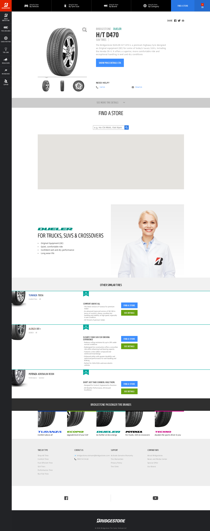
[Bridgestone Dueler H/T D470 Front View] (62, 86)
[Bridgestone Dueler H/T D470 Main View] (46, 86)
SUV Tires (41, 466)
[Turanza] (52, 420)
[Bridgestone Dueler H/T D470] (62, 52)
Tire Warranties (117, 459)
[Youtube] (155, 498)
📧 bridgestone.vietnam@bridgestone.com (92, 455)
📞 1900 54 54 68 (81, 459)
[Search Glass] (126, 127)
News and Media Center (157, 459)
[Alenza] (81, 420)
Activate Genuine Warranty (122, 455)
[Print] (183, 20)
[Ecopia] (111, 420)
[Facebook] (175, 20)
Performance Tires (45, 470)
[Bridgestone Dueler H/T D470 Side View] (78, 86)
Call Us (102, 87)
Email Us (138, 87)
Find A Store (183, 5)
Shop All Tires (43, 455)
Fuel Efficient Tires (45, 463)
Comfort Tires (43, 459)
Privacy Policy (116, 463)
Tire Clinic (115, 466)
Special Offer (152, 463)
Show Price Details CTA (110, 62)
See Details (129, 312)
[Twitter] (179, 20)
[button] (6, 17)
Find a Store (129, 305)
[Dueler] (140, 420)
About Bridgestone (155, 455)
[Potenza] (169, 420)
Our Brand (151, 466)
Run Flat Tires (43, 474)
